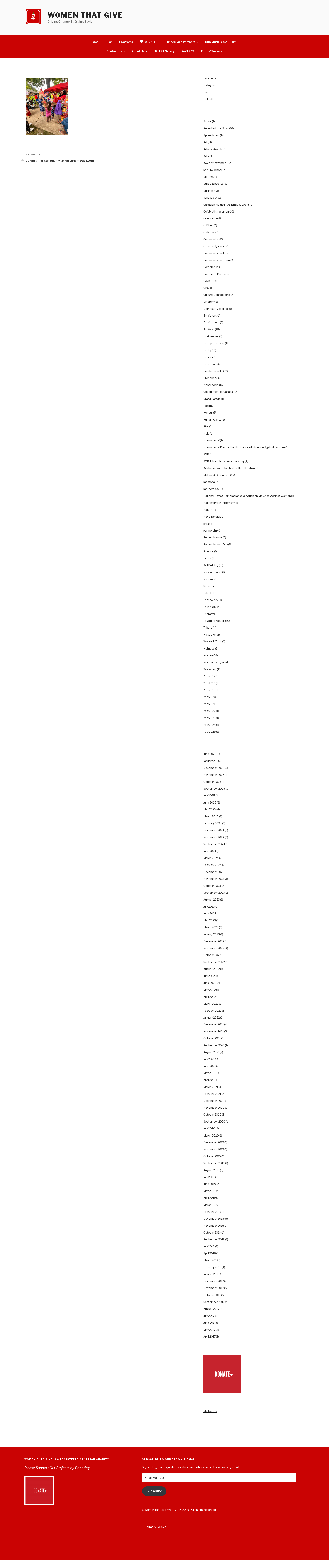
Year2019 (209, 690)
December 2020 (213, 1100)
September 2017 (213, 1301)
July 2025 (209, 795)
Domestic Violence (215, 308)
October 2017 (212, 1295)
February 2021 (212, 1093)
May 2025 (209, 809)
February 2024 (212, 864)
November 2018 (213, 1225)
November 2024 (213, 837)
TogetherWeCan (214, 620)
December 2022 (213, 941)
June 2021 (209, 1066)
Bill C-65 (208, 176)
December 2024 (213, 830)
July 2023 (209, 906)
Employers (210, 315)
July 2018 (209, 1246)
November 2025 (213, 774)
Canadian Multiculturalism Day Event (226, 204)
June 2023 (209, 913)
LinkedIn (208, 99)
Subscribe (154, 1491)
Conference (211, 267)
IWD (206, 454)
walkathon (209, 634)
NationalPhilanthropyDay (219, 502)
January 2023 (211, 934)
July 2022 (209, 976)
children (208, 225)
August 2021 (211, 1052)
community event (214, 246)
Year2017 (209, 676)
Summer (208, 586)
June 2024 (209, 851)
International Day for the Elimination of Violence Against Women (244, 447)
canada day (210, 197)
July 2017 (208, 1315)
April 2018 (209, 1253)
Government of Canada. (218, 391)
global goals (211, 385)
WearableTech (212, 641)
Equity (207, 350)
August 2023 (211, 899)
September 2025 (214, 788)
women (208, 655)
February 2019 (212, 1211)
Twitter (207, 92)
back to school (212, 170)
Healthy (208, 405)
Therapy (208, 613)
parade (207, 523)
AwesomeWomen (214, 162)
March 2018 (210, 1260)
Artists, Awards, (213, 149)
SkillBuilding (210, 565)
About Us (138, 51)
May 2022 (209, 989)
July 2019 (209, 1177)
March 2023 (210, 927)
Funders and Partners (180, 41)
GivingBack (210, 377)
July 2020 (209, 1128)
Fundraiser (210, 364)
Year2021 (209, 704)
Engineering (211, 336)
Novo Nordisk (212, 516)
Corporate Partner (215, 274)
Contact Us (114, 51)
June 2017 (209, 1322)
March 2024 (211, 858)
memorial (209, 482)
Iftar (206, 426)
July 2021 (208, 1059)
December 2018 (213, 1218)
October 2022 (212, 955)
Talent (207, 593)
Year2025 (209, 731)
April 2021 (209, 1079)
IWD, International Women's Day (223, 461)
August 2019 (211, 1170)
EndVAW (208, 329)
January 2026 (211, 761)
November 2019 (213, 1149)
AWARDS (188, 51)
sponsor (208, 579)
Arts (206, 156)
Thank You (209, 606)
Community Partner (215, 253)
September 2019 (214, 1163)
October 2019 (212, 1156)
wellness (209, 648)
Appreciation (211, 135)
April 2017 (209, 1336)
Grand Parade (211, 398)
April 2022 (209, 996)
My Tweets (210, 1411)
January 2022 (211, 1017)
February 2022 (212, 1010)
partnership (210, 530)
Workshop (209, 669)
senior (207, 558)
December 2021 (213, 1024)
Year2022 (209, 710)
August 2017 (211, 1308)
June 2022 (209, 982)
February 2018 (212, 1267)
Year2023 (209, 717)
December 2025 (213, 767)
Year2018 (209, 683)
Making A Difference (216, 475)
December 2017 (213, 1281)
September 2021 (213, 1045)
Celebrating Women (216, 211)
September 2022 (214, 962)
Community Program (216, 260)
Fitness (208, 357)
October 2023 (212, 885)
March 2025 (211, 816)
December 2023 (213, 871)
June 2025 (209, 802)
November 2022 (213, 948)
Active (207, 121)
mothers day (211, 489)
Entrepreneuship (213, 343)
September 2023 (214, 892)
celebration (210, 218)
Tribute (207, 627)
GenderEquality (213, 371)
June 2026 (209, 754)
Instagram (209, 85)
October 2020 (212, 1114)
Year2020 (209, 697)
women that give (214, 662)
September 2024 (214, 844)
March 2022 (210, 1003)
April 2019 (209, 1197)
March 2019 (210, 1204)
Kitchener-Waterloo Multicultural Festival (229, 468)
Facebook (209, 78)
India (206, 433)
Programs (126, 41)
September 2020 (214, 1121)
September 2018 (214, 1239)
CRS (206, 287)
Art (205, 142)
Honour (208, 412)
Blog (109, 41)
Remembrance (212, 537)
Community (210, 239)
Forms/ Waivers (211, 51)
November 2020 (213, 1107)
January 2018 (211, 1274)
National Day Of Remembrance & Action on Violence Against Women (247, 495)
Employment (211, 322)
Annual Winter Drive (216, 128)
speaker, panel (212, 572)
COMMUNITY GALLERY (220, 41)
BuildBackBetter (213, 183)
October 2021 (212, 1038)
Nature (207, 509)
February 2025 (212, 823)
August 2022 (211, 968)
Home (94, 41)
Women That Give (85, 15)
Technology (210, 600)
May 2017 (209, 1329)
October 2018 (212, 1232)
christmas (209, 232)
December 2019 (213, 1142)
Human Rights (212, 419)
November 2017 (213, 1288)
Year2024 (209, 724)
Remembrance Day (215, 544)
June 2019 (209, 1183)
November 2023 (213, 878)
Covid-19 (208, 280)
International (211, 440)
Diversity (209, 301)
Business (209, 190)
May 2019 (209, 1191)
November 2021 (213, 1031)
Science (208, 551)
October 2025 (212, 781)
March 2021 (210, 1086)
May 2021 (209, 1073)
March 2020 (211, 1135)
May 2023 (209, 920)
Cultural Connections (216, 294)
